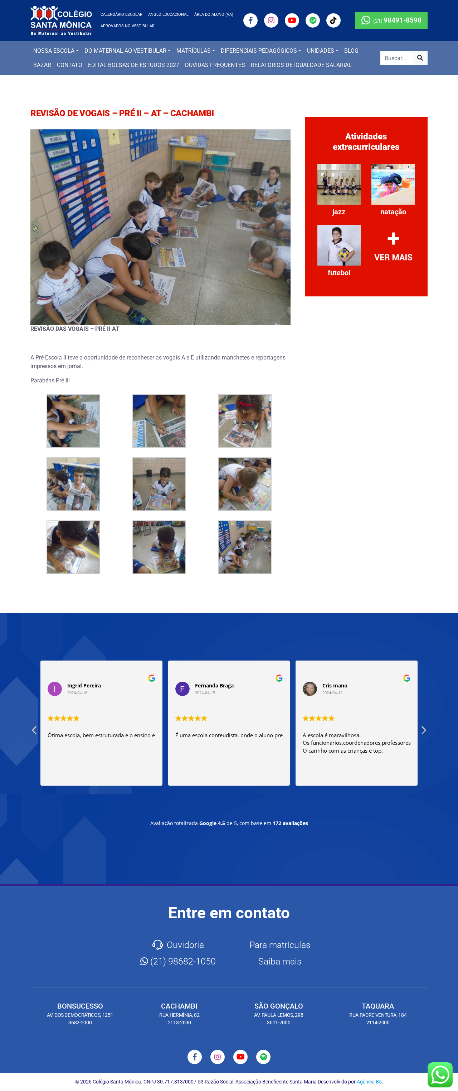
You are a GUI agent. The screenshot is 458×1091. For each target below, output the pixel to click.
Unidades (320, 50)
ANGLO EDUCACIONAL (168, 14)
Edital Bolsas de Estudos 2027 (133, 65)
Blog (351, 50)
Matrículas (193, 50)
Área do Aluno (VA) (213, 14)
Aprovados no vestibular (128, 26)
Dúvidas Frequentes (215, 65)
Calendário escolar (121, 14)
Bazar (42, 65)
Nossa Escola (53, 50)
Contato (69, 65)
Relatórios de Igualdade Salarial (301, 65)
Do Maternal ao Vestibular (125, 50)
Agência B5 (369, 1082)
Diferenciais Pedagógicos (259, 50)
